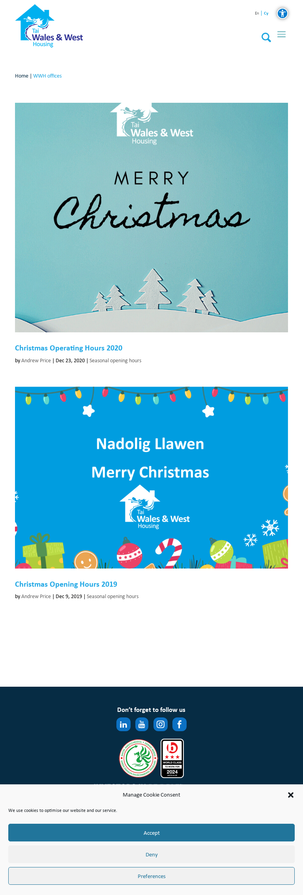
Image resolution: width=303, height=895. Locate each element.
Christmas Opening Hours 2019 (66, 584)
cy (266, 13)
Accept (152, 832)
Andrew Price (36, 360)
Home (21, 75)
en (257, 13)
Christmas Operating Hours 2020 (68, 347)
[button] (291, 795)
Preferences (152, 876)
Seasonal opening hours (115, 360)
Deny (152, 854)
